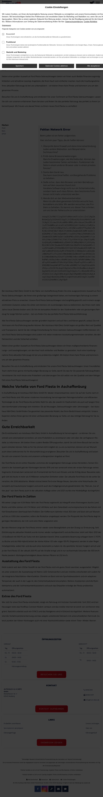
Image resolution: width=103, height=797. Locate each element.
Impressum (6, 25)
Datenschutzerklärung (74, 22)
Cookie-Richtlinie (90, 22)
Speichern (20, 66)
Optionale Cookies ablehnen (56, 66)
